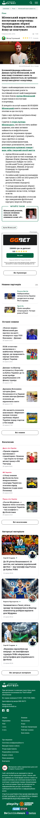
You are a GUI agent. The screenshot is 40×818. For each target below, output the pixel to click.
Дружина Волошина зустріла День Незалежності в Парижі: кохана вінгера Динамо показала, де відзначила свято (14, 395)
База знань (25, 733)
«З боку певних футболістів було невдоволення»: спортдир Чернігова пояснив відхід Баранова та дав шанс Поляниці (13, 483)
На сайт (20, 255)
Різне (4, 13)
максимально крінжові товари (17, 147)
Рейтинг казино (27, 730)
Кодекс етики (7, 755)
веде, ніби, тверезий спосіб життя (18, 150)
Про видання (7, 740)
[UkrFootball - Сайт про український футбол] (8, 2)
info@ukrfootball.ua (9, 706)
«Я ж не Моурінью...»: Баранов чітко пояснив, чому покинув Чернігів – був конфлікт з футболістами (14, 507)
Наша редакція (8, 758)
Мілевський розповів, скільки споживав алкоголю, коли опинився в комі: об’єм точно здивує (14, 214)
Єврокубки (6, 721)
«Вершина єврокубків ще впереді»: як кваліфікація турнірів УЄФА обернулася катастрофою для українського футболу (18, 654)
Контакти (6, 761)
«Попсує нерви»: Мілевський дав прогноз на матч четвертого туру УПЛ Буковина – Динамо (12, 333)
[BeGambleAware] (14, 813)
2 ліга (4, 730)
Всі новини (20, 433)
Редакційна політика (10, 752)
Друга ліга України (9, 448)
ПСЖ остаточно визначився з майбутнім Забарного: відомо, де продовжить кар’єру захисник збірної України (13, 352)
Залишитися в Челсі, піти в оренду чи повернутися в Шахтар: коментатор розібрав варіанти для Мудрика (20, 609)
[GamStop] (20, 809)
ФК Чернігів (7, 472)
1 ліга (4, 727)
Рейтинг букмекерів (29, 727)
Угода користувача (9, 749)
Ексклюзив (25, 721)
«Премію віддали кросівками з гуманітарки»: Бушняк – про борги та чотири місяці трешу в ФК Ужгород (13, 457)
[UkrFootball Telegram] (8, 710)
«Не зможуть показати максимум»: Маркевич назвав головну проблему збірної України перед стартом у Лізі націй (13, 416)
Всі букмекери (20, 273)
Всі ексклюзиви (20, 522)
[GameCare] (31, 813)
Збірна (4, 718)
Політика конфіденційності (13, 743)
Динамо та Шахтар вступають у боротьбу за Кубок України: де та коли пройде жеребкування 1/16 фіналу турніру (13, 373)
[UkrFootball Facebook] (3, 710)
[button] (31, 3)
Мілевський (8, 108)
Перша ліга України (10, 499)
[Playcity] (12, 804)
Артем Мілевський (25, 96)
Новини (24, 718)
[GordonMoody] (26, 804)
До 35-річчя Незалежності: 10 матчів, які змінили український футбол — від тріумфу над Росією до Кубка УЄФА (19, 565)
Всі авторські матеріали (20, 673)
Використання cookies (11, 746)
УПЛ (3, 724)
